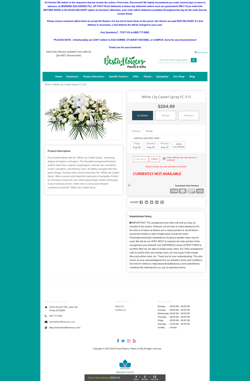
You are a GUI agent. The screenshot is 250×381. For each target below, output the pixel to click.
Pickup (149, 131)
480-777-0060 (55, 316)
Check (154, 159)
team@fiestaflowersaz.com (62, 322)
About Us (119, 306)
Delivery (136, 131)
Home (58, 76)
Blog (192, 76)
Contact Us (120, 310)
